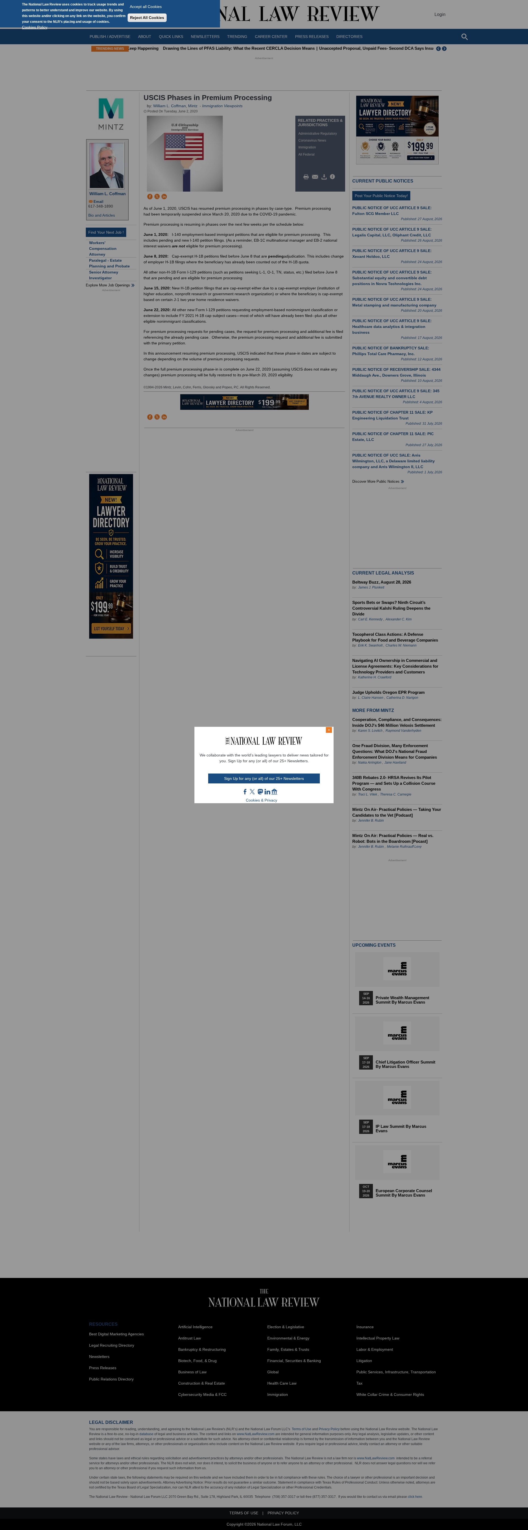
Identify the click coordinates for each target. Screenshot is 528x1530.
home (274, 792)
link (267, 792)
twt (253, 791)
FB (245, 792)
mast (260, 792)
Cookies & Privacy (261, 800)
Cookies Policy (34, 27)
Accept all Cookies (146, 6)
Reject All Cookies (147, 17)
